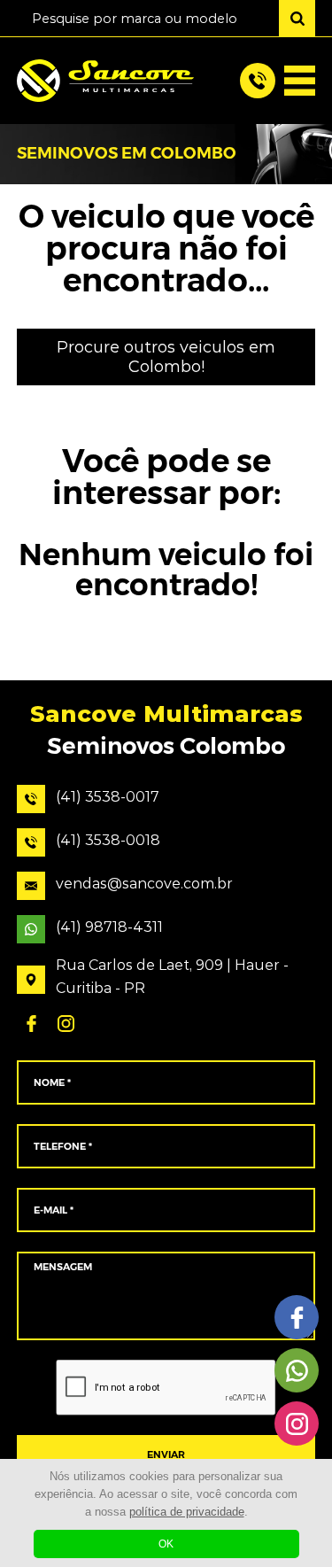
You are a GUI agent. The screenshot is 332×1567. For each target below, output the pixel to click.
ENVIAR (166, 1455)
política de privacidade (186, 1511)
